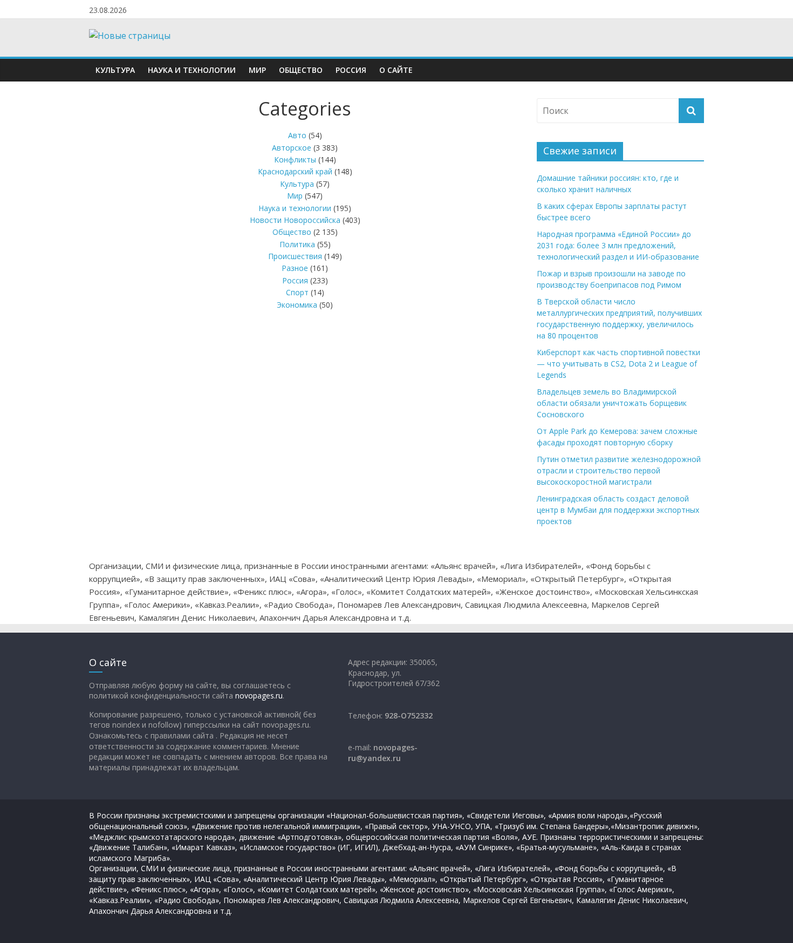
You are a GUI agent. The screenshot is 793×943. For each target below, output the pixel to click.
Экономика (297, 305)
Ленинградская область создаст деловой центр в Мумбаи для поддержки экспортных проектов (618, 509)
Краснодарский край (295, 171)
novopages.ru (259, 695)
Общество (301, 70)
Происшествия (295, 256)
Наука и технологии (192, 70)
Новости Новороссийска (295, 220)
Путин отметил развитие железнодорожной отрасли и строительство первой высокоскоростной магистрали (619, 470)
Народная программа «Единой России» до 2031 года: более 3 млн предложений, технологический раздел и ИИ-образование (618, 245)
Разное (295, 268)
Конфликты (295, 159)
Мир (257, 70)
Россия (351, 70)
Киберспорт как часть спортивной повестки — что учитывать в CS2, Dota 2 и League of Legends (618, 363)
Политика (297, 244)
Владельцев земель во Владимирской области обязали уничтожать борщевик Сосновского (612, 402)
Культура (115, 70)
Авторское (291, 148)
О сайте (396, 70)
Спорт (297, 292)
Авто (297, 135)
